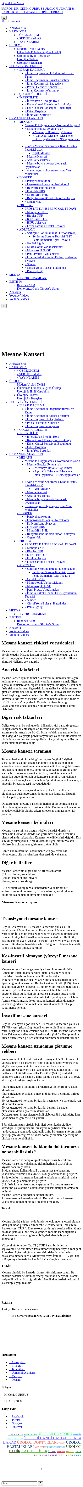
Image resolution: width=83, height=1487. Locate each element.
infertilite (51, 1447)
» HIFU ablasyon (35, 558)
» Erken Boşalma (35, 447)
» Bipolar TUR (34, 551)
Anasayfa (15, 627)
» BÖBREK (24, 513)
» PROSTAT (25, 541)
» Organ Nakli (33, 537)
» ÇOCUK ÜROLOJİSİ (32, 429)
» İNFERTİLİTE (27, 433)
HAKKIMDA (18, 367)
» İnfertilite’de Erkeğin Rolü (42, 436)
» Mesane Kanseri (36, 492)
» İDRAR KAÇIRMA (31, 405)
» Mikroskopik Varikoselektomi (44, 582)
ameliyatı (40, 1447)
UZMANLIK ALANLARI (26, 454)
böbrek (77, 1455)
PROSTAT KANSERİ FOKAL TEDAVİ (50, 544)
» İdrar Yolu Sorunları (38, 450)
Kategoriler (34, 1451)
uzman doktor (15, 1434)
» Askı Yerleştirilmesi (37, 495)
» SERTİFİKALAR (29, 374)
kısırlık (70, 1452)
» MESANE (24, 457)
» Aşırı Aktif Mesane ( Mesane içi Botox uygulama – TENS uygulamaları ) (56, 475)
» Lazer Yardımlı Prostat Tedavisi (45, 561)
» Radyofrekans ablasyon (40, 523)
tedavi (61, 1443)
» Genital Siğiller (35, 579)
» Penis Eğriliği (34, 607)
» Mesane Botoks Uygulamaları (44, 464)
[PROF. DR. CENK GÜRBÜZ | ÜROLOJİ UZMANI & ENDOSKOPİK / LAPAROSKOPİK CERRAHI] (41, 12)
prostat (61, 1452)
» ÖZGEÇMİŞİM (28, 370)
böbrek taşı (30, 1434)
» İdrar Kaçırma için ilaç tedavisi (44, 419)
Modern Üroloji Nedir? (31, 384)
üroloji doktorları (37, 1442)
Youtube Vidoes (19, 631)
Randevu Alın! (26, 620)
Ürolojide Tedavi (27, 395)
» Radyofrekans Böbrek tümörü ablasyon (50, 534)
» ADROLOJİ (26, 565)
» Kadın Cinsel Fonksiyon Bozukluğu (48, 440)
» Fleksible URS (35, 527)
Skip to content (11, 21)
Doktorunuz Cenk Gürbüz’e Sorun (38, 624)
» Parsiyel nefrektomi (38, 516)
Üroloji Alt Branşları (29, 398)
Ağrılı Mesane (41, 488)
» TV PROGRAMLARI (32, 613)
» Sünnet (30, 600)
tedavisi (77, 1434)
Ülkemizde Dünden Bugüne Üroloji (39, 388)
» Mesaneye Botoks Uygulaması (52, 468)
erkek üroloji (65, 1455)
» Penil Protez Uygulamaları (42, 589)
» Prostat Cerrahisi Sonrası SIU (44, 422)
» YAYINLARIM (28, 377)
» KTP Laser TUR (36, 554)
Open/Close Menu (13, 3)
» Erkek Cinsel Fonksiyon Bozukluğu (48, 443)
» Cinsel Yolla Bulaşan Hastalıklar (45, 603)
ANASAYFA (17, 363)
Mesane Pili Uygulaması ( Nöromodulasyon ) (52, 461)
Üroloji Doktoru (54, 1434)
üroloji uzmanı (15, 1439)
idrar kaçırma (49, 1455)
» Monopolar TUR (36, 547)
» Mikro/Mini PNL (36, 530)
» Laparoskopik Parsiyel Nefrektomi (47, 520)
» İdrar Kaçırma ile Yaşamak (42, 426)
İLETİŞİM (15, 617)
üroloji (61, 1447)
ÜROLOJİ (15, 381)
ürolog (52, 1452)
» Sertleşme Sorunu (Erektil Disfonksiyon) (50, 568)
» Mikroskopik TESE (38, 586)
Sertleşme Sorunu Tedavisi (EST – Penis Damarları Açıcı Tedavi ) (53, 574)
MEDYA (14, 610)
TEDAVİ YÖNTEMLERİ (25, 402)
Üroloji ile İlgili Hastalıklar (33, 391)
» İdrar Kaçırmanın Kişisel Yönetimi (47, 415)
